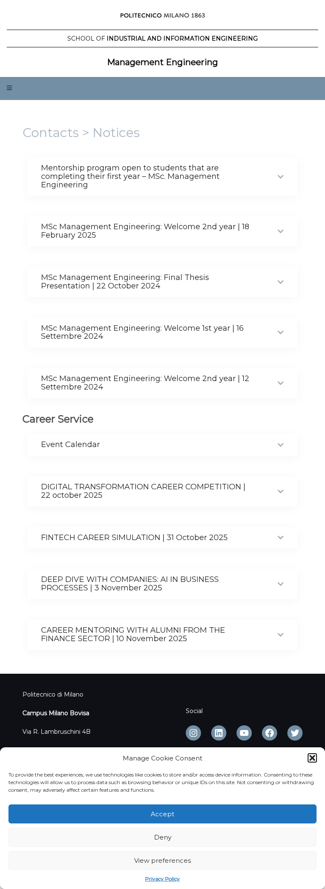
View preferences (162, 860)
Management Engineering (162, 62)
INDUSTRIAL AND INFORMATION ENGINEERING (162, 38)
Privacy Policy (162, 878)
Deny (162, 837)
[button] (312, 758)
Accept (162, 814)
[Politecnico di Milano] (162, 17)
